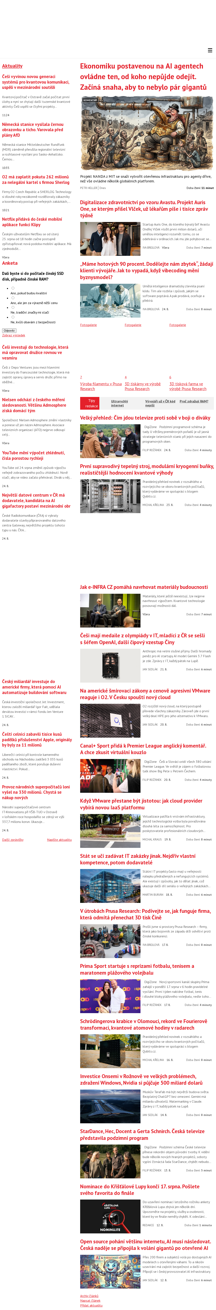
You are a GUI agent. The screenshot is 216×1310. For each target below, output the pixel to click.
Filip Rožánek (152, 450)
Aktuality (12, 65)
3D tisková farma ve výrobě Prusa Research (188, 386)
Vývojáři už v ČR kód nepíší (160, 403)
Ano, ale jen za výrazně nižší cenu (34, 303)
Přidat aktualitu (91, 1305)
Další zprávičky (12, 840)
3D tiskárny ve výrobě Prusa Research (143, 386)
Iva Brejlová (151, 247)
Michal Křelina (153, 505)
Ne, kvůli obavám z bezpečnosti (33, 322)
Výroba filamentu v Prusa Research (101, 386)
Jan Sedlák (150, 669)
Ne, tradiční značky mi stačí (30, 312)
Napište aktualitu (59, 840)
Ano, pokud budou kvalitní (29, 293)
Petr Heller (88, 188)
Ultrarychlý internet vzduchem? (119, 405)
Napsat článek (90, 1300)
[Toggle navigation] (210, 50)
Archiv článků (89, 1296)
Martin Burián (153, 895)
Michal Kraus (152, 839)
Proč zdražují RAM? (194, 401)
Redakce (148, 1225)
